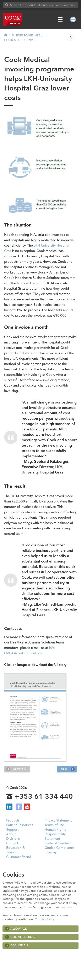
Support (12, 829)
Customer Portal (18, 857)
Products (13, 820)
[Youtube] (27, 807)
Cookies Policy (44, 919)
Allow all (18, 928)
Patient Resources (19, 825)
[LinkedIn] (9, 807)
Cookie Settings (23, 937)
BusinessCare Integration (28, 35)
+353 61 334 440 (44, 796)
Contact (12, 843)
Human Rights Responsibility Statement (55, 834)
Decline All (19, 945)
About (11, 834)
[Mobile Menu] (60, 19)
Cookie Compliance (60, 848)
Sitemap (51, 852)
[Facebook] (19, 807)
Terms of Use (54, 825)
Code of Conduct (58, 843)
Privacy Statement (58, 820)
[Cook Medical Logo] (12, 19)
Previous (18, 769)
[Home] (5, 35)
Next (65, 769)
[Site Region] (73, 19)
